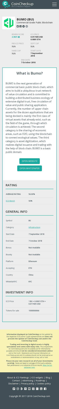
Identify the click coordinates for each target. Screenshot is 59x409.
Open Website (29, 161)
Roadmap (40, 380)
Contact (16, 380)
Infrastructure (34, 227)
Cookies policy (44, 383)
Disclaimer (13, 383)
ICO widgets (37, 377)
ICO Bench (10, 201)
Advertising (27, 380)
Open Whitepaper (29, 168)
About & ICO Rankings (18, 377)
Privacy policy (27, 383)
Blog (48, 377)
